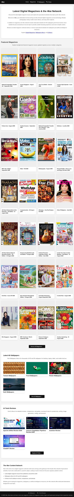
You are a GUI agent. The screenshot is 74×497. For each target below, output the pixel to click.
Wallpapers (41, 2)
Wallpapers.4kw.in (40, 32)
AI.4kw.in (50, 32)
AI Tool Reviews (42, 493)
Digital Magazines (30, 32)
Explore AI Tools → (37, 453)
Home (27, 2)
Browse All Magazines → (37, 346)
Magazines (33, 2)
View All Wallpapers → (37, 396)
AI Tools (49, 2)
